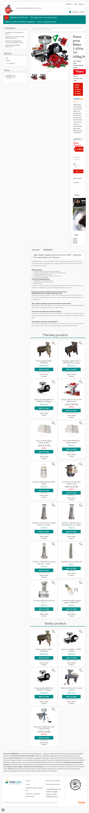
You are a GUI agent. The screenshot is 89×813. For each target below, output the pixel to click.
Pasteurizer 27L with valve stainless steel (71, 483)
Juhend (75, 238)
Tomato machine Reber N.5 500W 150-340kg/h (44, 401)
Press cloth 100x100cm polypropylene (71, 442)
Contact (28, 784)
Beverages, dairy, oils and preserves (44, 17)
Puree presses (79, 27)
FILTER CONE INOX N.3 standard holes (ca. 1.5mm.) (71, 524)
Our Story (28, 780)
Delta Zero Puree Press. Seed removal (71, 689)
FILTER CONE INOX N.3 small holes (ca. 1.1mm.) (44, 524)
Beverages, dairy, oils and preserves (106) (14, 37)
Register (81, 4)
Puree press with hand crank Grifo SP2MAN (44, 728)
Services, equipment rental (46, 22)
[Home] (6, 17)
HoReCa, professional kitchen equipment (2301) (14, 41)
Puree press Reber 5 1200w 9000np (71, 650)
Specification (48, 250)
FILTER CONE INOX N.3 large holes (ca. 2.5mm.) (44, 563)
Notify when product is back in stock (78, 89)
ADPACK (8, 61)
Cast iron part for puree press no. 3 (44, 601)
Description (36, 250)
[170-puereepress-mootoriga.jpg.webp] (33, 76)
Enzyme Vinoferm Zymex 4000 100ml (44, 483)
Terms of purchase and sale (53, 780)
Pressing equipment (68, 27)
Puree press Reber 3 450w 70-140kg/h (42, 29)
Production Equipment (56, 27)
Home (33, 27)
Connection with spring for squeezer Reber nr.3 (71, 601)
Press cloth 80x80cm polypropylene (44, 442)
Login (75, 4)
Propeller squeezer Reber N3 (71, 562)
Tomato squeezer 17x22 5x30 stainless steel (71, 401)
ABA (6, 58)
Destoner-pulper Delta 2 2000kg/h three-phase (71, 362)
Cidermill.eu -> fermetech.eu (10, 77)
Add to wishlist (77, 178)
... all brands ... (10, 63)
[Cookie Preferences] (3, 810)
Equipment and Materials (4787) (14, 33)
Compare (76, 182)
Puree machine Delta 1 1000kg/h (44, 362)
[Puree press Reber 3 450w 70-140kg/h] (42, 76)
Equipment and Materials (19, 17)
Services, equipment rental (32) (12, 45)
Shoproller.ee (82, 802)
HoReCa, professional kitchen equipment (19, 22)
